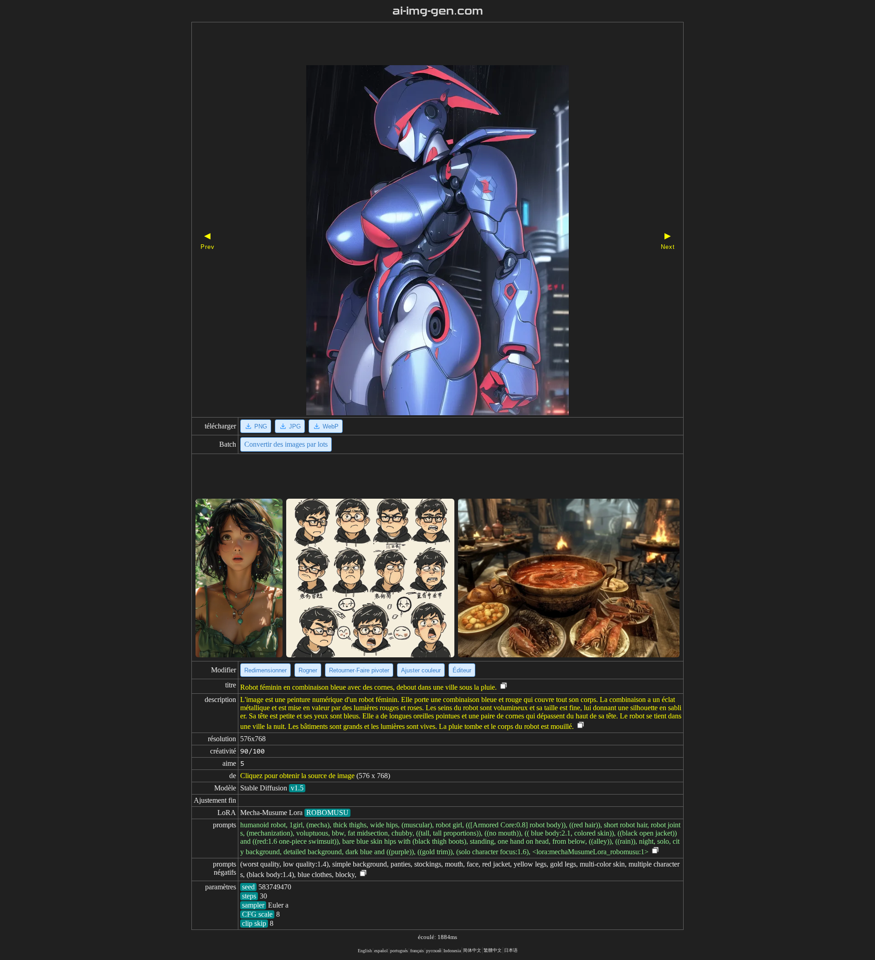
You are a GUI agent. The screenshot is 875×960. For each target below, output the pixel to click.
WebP (331, 426)
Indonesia (452, 950)
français (417, 950)
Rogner (308, 670)
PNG (260, 426)
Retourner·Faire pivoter (359, 670)
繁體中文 (493, 950)
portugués (399, 950)
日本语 (511, 950)
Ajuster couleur (421, 670)
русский (433, 950)
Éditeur (462, 670)
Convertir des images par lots (286, 444)
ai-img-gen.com (437, 11)
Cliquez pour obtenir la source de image (297, 775)
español (381, 950)
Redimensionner (265, 670)
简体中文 (472, 950)
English (365, 950)
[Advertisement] (421, 44)
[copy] (503, 686)
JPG (295, 426)
